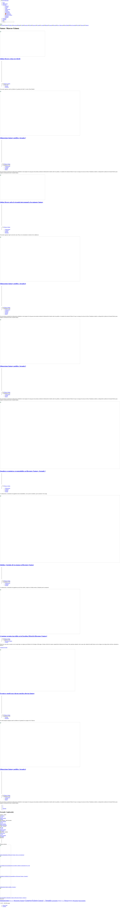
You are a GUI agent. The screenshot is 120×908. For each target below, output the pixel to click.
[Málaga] (46, 25)
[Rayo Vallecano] (59, 25)
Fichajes (6, 7)
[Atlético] (10, 25)
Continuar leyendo (3, 647)
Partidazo (7, 16)
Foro (3, 20)
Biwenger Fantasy (8, 15)
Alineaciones (5, 3)
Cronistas (4, 19)
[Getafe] (38, 25)
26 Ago (3, 823)
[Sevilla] (78, 25)
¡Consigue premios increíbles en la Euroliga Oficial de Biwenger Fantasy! (23, 636)
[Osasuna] (50, 25)
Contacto (4, 906)
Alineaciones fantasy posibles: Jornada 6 (13, 283)
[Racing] (54, 25)
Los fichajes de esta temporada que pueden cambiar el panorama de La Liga (15, 865)
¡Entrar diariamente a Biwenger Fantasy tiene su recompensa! (12, 854)
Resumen (7, 87)
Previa (6, 169)
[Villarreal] (86, 25)
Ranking (6, 17)
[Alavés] (2, 25)
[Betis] (18, 25)
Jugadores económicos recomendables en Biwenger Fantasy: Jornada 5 (22, 471)
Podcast (63, 900)
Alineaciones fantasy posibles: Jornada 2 (8, 887)
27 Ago (3, 829)
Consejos (7, 6)
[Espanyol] (33, 25)
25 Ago (3, 817)
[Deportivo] (25, 25)
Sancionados (7, 12)
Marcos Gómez (7, 83)
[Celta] (21, 25)
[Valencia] (82, 25)
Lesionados (7, 11)
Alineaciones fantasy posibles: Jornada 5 (13, 366)
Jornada (6, 10)
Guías (6, 8)
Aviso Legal (4, 905)
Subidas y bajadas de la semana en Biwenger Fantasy (17, 565)
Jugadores (4, 18)
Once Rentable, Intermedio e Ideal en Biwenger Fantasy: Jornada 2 (13, 897)
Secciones (4, 4)
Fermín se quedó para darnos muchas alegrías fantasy (17, 693)
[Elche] (29, 25)
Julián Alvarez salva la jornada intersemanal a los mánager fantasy (21, 202)
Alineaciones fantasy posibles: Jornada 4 (13, 769)
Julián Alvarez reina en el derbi (10, 59)
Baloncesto (11, 900)
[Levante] (42, 25)
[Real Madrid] (66, 25)
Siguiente (4, 808)
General (6, 642)
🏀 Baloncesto (8, 13)
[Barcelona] (14, 25)
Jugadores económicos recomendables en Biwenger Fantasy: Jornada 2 (14, 876)
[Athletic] (6, 25)
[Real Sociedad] (72, 25)
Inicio (3, 2)
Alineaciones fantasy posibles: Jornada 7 (13, 138)
